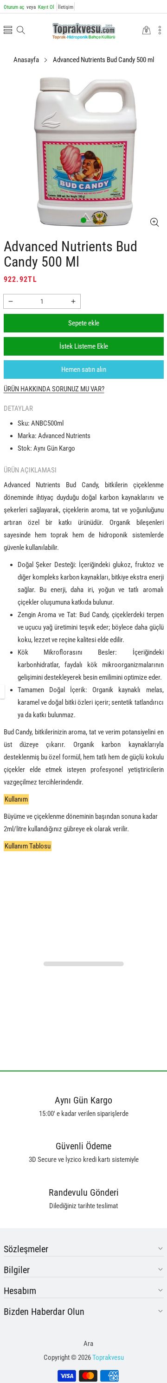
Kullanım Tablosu (28, 846)
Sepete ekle (83, 323)
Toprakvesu (108, 1357)
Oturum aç (14, 7)
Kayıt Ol (40, 7)
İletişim (65, 7)
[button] (8, 31)
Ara (88, 1343)
